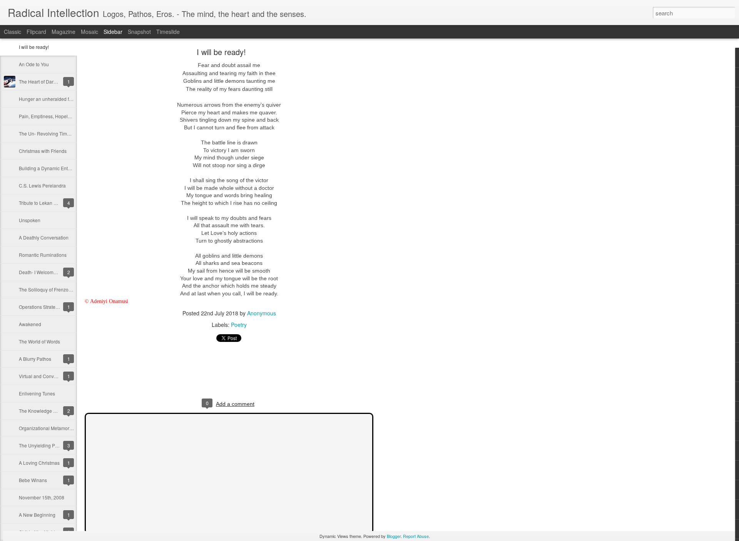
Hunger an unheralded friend (49, 98)
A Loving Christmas (39, 462)
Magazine (63, 31)
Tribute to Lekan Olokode (45, 202)
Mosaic (89, 31)
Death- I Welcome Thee (43, 272)
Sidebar (113, 31)
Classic (12, 31)
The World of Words (39, 341)
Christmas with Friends (43, 150)
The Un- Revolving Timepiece (50, 133)
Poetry (239, 324)
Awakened (30, 324)
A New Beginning (37, 514)
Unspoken (29, 220)
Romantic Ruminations (43, 254)
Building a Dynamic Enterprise (50, 168)
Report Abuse (416, 536)
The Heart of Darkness (42, 81)
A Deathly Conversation (44, 237)
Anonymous (261, 313)
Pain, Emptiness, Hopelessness (52, 116)
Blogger (394, 536)
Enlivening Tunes (37, 393)
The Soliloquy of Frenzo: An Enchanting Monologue (73, 289)
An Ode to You (34, 64)
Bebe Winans (33, 480)
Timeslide (168, 31)
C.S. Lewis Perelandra (42, 185)
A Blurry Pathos (35, 358)
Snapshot (139, 31)
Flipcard (36, 31)
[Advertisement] (415, 171)
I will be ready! (34, 47)
